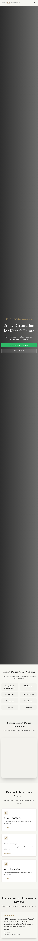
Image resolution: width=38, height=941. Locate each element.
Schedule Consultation (19, 345)
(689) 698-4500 (19, 350)
